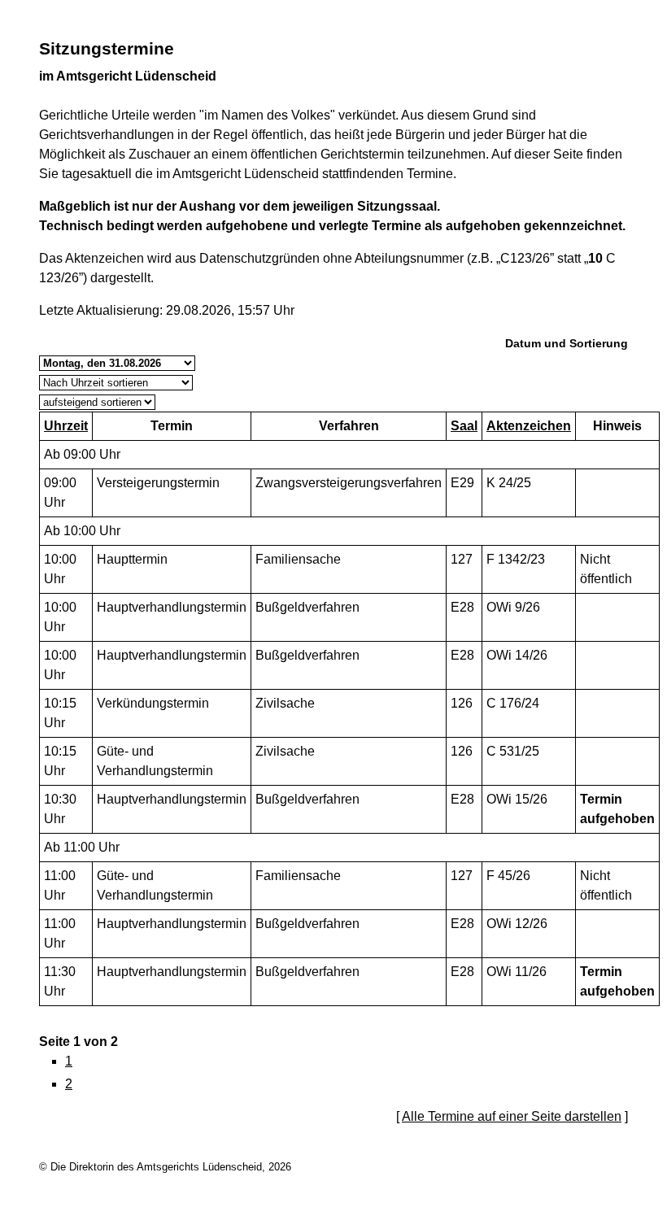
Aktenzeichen (528, 426)
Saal (464, 426)
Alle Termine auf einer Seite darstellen (511, 1116)
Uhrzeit (66, 426)
